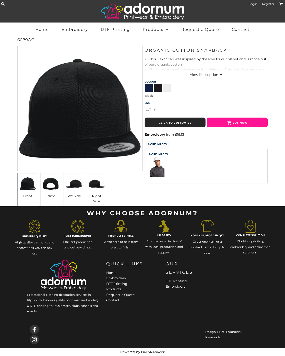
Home (111, 273)
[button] (3, 4)
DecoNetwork (153, 352)
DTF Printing (116, 284)
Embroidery (155, 135)
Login (253, 4)
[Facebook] (34, 329)
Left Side (73, 196)
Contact (113, 300)
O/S (148, 110)
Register (268, 4)
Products (113, 289)
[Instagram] (34, 339)
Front (27, 196)
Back (51, 196)
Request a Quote (120, 295)
